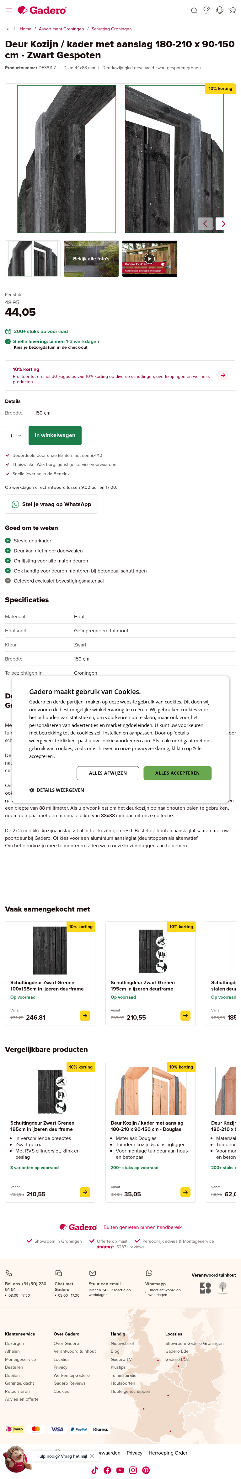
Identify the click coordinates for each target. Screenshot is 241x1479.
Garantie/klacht (19, 1383)
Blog (115, 1351)
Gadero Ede (177, 1351)
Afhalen (12, 1351)
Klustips (118, 1367)
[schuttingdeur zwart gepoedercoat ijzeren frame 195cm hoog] (185, 1016)
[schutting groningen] (8, 29)
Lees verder (68, 756)
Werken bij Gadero (72, 1375)
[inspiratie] (207, 10)
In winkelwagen (55, 435)
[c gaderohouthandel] (120, 1470)
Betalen (12, 1375)
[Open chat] (17, 1461)
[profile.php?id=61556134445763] (107, 1470)
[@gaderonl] (95, 1470)
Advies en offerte (22, 1399)
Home (25, 29)
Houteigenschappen (130, 1391)
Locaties (62, 1359)
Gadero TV (121, 1359)
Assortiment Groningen (61, 29)
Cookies (61, 1391)
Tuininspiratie (124, 1375)
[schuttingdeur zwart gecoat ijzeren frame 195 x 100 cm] (85, 1016)
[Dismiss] (91, 1456)
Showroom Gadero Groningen (194, 1343)
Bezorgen (14, 1343)
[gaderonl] (133, 1470)
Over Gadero (66, 1334)
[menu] (9, 10)
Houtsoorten (123, 1383)
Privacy (60, 1367)
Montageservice (20, 1359)
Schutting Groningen (112, 29)
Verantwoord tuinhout (75, 1351)
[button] (194, 10)
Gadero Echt (177, 1359)
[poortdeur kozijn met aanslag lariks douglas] (185, 1192)
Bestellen (14, 1367)
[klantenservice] (219, 10)
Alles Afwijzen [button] (108, 773)
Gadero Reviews (70, 1383)
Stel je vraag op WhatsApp (56, 504)
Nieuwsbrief (122, 1343)
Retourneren (17, 1391)
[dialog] (120, 739)
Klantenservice (20, 1334)
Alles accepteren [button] (177, 773)
